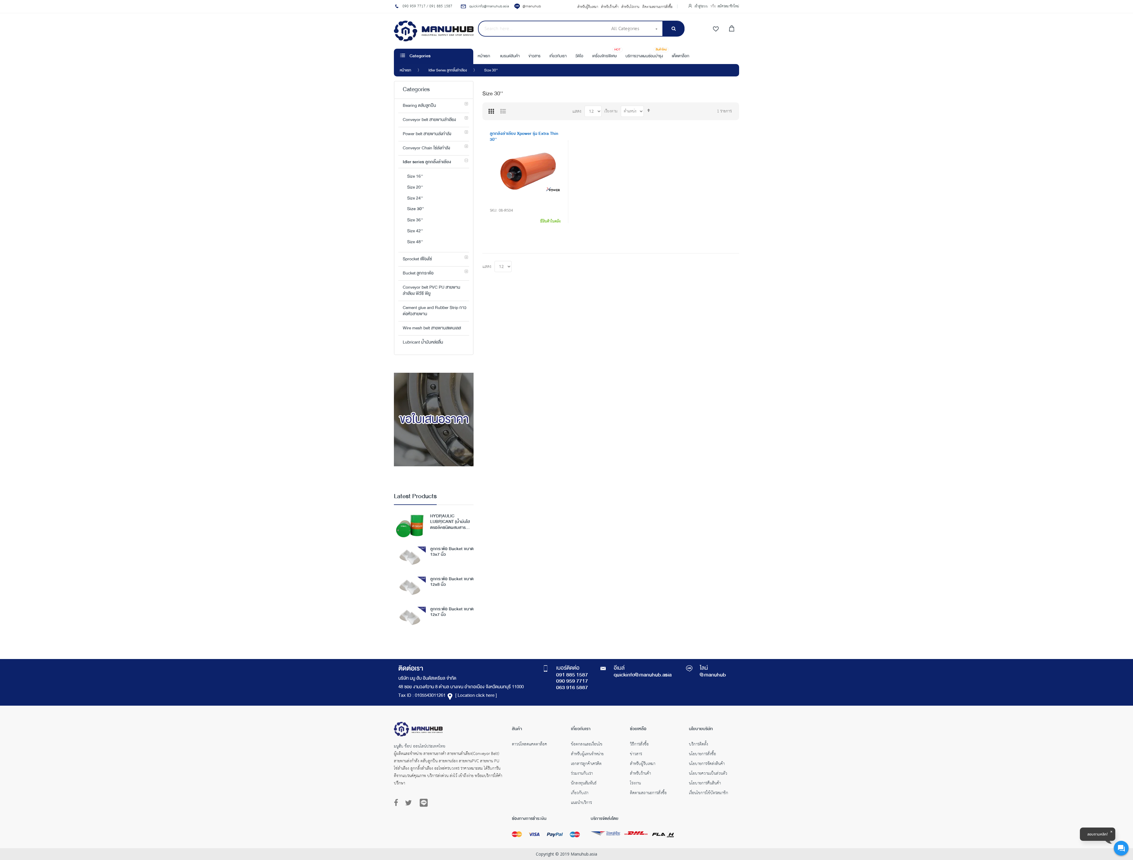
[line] (423, 802)
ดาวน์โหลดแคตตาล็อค (529, 745)
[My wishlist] (715, 29)
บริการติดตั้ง (698, 745)
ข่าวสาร (636, 754)
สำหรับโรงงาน (630, 7)
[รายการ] (503, 111)
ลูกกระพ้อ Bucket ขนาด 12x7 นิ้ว (452, 612)
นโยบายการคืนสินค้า (705, 784)
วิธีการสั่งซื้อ (639, 745)
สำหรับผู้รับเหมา (587, 7)
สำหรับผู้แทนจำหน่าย (587, 754)
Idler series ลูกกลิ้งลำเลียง (447, 70)
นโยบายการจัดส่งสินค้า (707, 764)
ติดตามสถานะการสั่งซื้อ (657, 7)
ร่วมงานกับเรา (582, 774)
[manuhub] (434, 31)
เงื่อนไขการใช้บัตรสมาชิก (708, 793)
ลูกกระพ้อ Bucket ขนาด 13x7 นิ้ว (452, 552)
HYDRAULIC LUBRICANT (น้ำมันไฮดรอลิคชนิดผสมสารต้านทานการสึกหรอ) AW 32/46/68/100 (452, 522)
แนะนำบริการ (581, 803)
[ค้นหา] (673, 28)
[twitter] (408, 803)
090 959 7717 (572, 681)
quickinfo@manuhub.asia (643, 675)
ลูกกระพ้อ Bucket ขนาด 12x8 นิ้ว (452, 582)
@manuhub (532, 6)
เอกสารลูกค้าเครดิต (586, 764)
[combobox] (543, 28)
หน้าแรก (405, 70)
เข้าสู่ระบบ (702, 6)
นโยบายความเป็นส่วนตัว (708, 774)
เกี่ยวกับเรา (579, 793)
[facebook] (397, 803)
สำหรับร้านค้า (609, 7)
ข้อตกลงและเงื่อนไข (586, 745)
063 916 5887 (572, 688)
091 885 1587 (572, 675)
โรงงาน (635, 784)
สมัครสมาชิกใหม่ (728, 6)
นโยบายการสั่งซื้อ (702, 754)
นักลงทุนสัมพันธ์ (584, 784)
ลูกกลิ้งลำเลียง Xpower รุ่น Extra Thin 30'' (524, 137)
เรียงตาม (611, 111)
